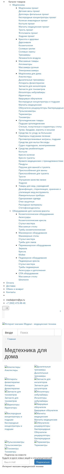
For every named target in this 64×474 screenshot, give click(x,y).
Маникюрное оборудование (33, 232)
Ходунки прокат (26, 35)
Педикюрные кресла (29, 260)
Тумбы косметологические (32, 229)
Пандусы (23, 163)
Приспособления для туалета (34, 173)
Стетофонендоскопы (29, 207)
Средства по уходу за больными (35, 132)
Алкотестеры (25, 76)
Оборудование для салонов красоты (31, 210)
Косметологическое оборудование (36, 213)
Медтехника (18, 4)
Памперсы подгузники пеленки (34, 135)
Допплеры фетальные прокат (34, 14)
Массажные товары (29, 60)
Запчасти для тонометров (32, 89)
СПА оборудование (28, 273)
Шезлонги (24, 279)
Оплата (10, 282)
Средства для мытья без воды (34, 142)
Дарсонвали (25, 42)
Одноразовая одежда (30, 198)
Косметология (26, 45)
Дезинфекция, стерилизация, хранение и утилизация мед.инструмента (40, 190)
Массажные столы (28, 226)
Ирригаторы (25, 95)
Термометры (25, 114)
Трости (22, 176)
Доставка (10, 285)
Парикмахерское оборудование (35, 245)
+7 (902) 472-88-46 (15, 302)
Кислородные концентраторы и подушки (39, 101)
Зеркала (23, 248)
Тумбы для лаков (27, 242)
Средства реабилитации (31, 148)
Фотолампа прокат (28, 32)
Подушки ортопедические (32, 123)
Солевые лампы (27, 51)
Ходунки (23, 182)
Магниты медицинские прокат (34, 26)
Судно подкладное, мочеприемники (37, 145)
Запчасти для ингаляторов (32, 85)
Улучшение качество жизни (32, 179)
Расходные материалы (30, 204)
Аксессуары (25, 217)
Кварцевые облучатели (30, 98)
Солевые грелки (27, 48)
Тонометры (24, 117)
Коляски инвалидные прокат (33, 20)
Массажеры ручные (29, 67)
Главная (11, 338)
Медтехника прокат (28, 7)
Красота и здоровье (29, 39)
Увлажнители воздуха (30, 57)
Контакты (11, 292)
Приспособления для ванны (33, 170)
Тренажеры (24, 54)
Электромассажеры (29, 70)
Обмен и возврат (14, 288)
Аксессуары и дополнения (32, 270)
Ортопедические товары (31, 120)
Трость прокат (26, 29)
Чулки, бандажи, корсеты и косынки (37, 129)
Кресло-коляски (27, 154)
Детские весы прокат (29, 10)
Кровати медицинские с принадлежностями (41, 160)
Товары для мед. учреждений (34, 185)
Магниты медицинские (30, 104)
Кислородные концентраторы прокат (37, 17)
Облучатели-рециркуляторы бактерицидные (41, 107)
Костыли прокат (27, 23)
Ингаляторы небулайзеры (32, 92)
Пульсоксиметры (27, 110)
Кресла (22, 251)
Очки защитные (26, 201)
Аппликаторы (25, 64)
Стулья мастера (27, 223)
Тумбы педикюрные (29, 267)
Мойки (22, 254)
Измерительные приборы (32, 195)
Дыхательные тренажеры (31, 79)
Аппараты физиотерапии (31, 82)
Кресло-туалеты (27, 157)
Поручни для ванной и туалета (34, 167)
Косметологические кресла (32, 220)
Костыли (23, 151)
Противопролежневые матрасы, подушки (40, 139)
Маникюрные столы (29, 235)
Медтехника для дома (30, 73)
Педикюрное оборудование (33, 257)
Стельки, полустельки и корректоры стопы (40, 126)
